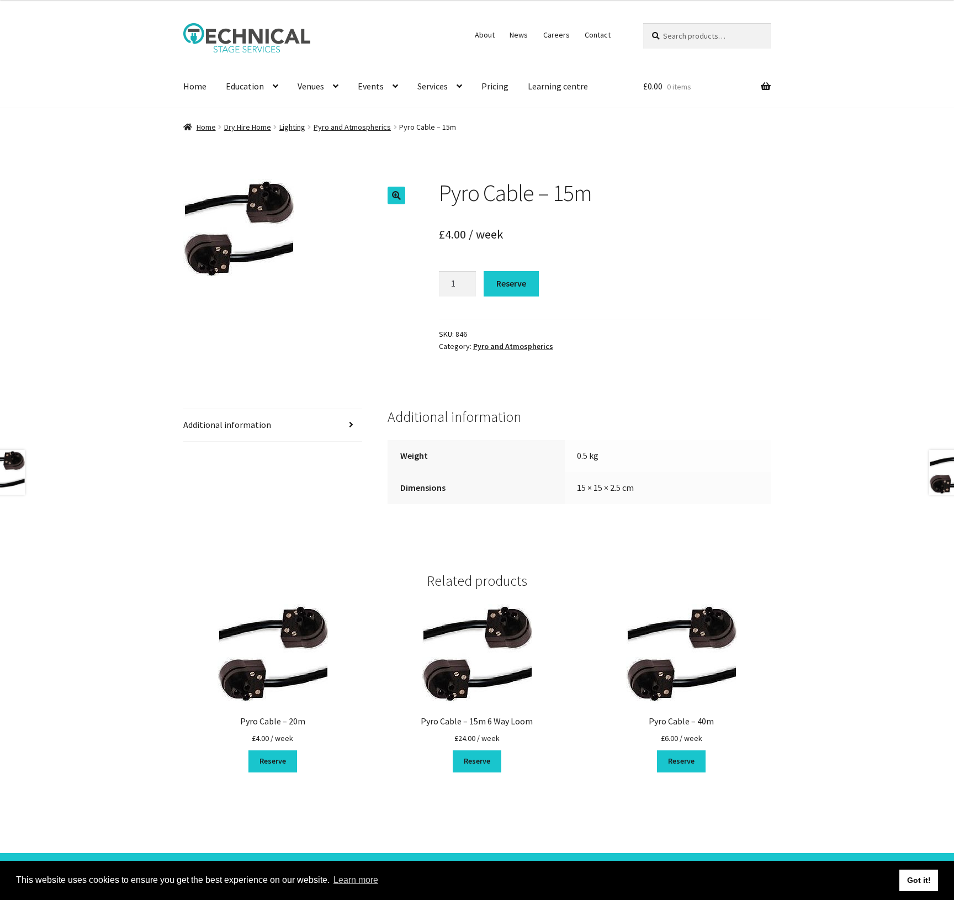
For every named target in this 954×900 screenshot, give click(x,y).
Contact (598, 35)
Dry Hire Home (247, 127)
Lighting (292, 127)
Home (194, 86)
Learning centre (558, 86)
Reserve (511, 283)
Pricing (494, 86)
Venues (311, 86)
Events (371, 86)
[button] (396, 195)
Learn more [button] (355, 880)
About (485, 35)
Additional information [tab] (227, 424)
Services (432, 86)
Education (245, 86)
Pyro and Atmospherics (352, 127)
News (519, 35)
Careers (556, 35)
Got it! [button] (919, 880)
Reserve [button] (272, 761)
